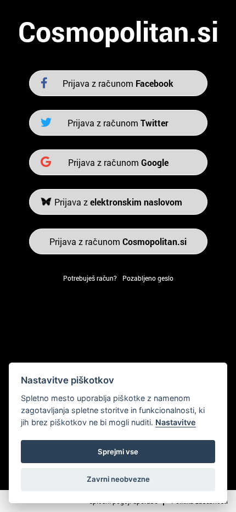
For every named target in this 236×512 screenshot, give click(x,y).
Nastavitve (175, 422)
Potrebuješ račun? (90, 278)
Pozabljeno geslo (147, 278)
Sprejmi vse (118, 451)
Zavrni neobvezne (118, 479)
